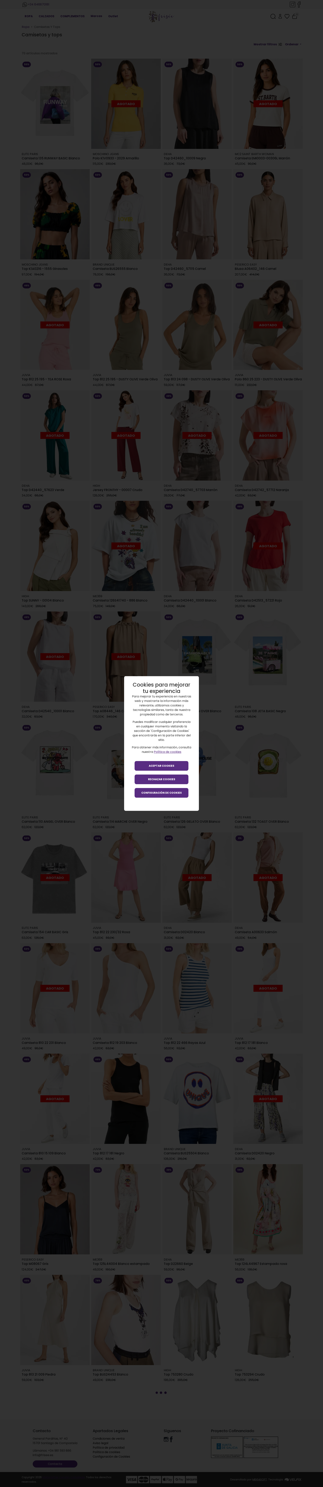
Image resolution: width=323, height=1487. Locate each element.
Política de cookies (167, 752)
